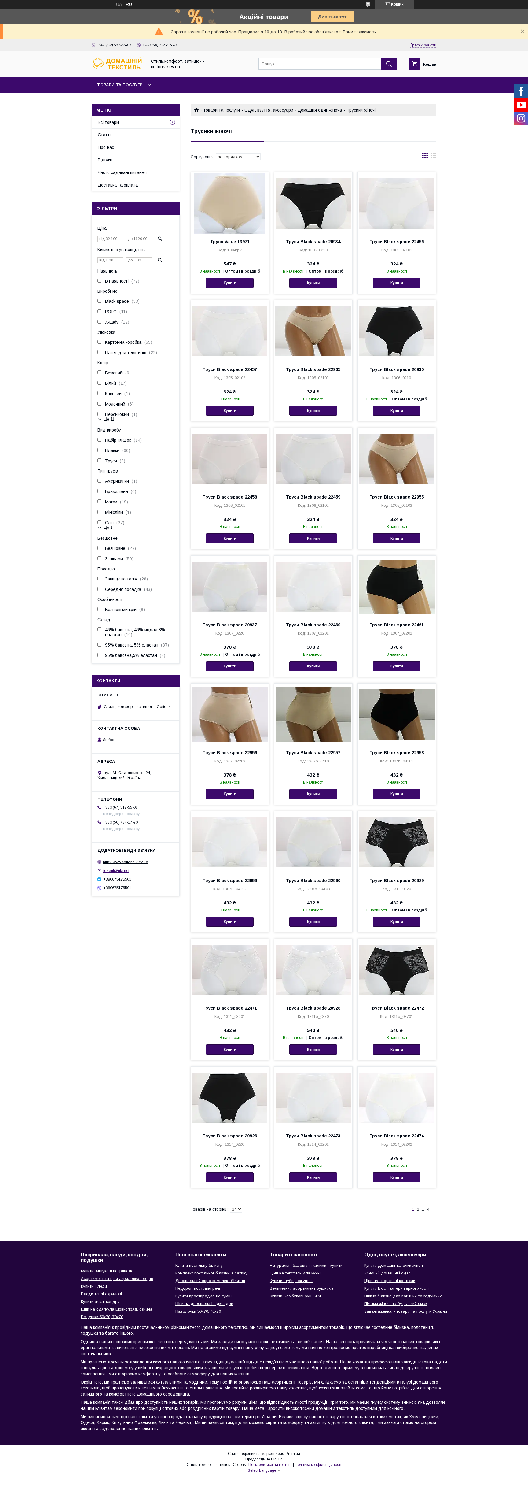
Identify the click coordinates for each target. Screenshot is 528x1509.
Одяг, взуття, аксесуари (268, 110)
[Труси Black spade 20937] (230, 586)
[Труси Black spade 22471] (230, 969)
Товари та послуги (120, 85)
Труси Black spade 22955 (396, 497)
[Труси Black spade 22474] (397, 1097)
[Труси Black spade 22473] (313, 1097)
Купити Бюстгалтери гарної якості (396, 1288)
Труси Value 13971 (230, 241)
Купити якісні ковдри (100, 1301)
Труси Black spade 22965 (313, 369)
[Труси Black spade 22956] (230, 714)
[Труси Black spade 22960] (313, 842)
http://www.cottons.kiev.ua (125, 861)
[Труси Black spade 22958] (397, 714)
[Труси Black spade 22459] (313, 458)
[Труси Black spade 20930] (397, 330)
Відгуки (105, 160)
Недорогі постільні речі (197, 1288)
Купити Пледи (94, 1286)
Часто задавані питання (122, 172)
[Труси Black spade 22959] (230, 842)
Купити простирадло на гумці (203, 1296)
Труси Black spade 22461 (396, 624)
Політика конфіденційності (318, 1465)
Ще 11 (108, 419)
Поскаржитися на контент (270, 1465)
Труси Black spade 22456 (396, 241)
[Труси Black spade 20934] (313, 203)
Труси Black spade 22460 (313, 624)
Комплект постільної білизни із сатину (211, 1273)
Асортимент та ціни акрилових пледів (117, 1278)
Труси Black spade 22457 (230, 369)
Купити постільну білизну (199, 1265)
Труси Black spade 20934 (313, 241)
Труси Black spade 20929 (396, 880)
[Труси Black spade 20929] (397, 842)
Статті (104, 134)
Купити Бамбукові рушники (295, 1296)
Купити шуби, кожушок (291, 1280)
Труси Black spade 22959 (230, 880)
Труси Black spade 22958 (396, 752)
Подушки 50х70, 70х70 (102, 1316)
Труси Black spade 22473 (313, 1135)
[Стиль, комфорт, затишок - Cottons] (118, 69)
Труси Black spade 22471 (230, 1008)
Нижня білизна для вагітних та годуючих (403, 1296)
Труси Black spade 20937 (230, 624)
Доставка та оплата (118, 185)
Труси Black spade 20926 (230, 1135)
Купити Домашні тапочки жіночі (394, 1265)
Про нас (106, 147)
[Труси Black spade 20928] (313, 969)
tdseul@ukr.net (116, 870)
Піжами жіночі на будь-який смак (395, 1303)
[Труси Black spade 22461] (397, 586)
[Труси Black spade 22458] (230, 458)
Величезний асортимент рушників (302, 1288)
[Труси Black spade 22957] (313, 714)
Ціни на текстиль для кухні (295, 1273)
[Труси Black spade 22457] (230, 330)
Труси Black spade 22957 (313, 752)
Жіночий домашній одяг (387, 1273)
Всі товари (108, 122)
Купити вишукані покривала (107, 1271)
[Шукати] (389, 64)
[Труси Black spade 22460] (313, 586)
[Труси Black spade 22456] (397, 203)
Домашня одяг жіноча (320, 110)
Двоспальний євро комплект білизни (210, 1280)
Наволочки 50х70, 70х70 (198, 1311)
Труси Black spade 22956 (230, 752)
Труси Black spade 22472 (396, 1008)
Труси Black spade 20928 (313, 1008)
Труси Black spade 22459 (313, 497)
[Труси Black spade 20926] (230, 1097)
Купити (230, 283)
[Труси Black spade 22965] (313, 330)
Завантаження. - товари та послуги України (405, 1311)
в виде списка (433, 157)
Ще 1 (107, 527)
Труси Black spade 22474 (396, 1135)
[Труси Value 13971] (230, 203)
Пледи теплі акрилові (101, 1294)
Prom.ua (293, 1454)
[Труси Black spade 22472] (397, 969)
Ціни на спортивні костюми (389, 1280)
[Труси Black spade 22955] (397, 458)
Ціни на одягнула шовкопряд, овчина (116, 1309)
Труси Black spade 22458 (230, 497)
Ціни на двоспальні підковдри (204, 1303)
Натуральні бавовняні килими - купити (306, 1265)
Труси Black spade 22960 (313, 880)
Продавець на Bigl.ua (264, 1459)
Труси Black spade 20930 (396, 369)
